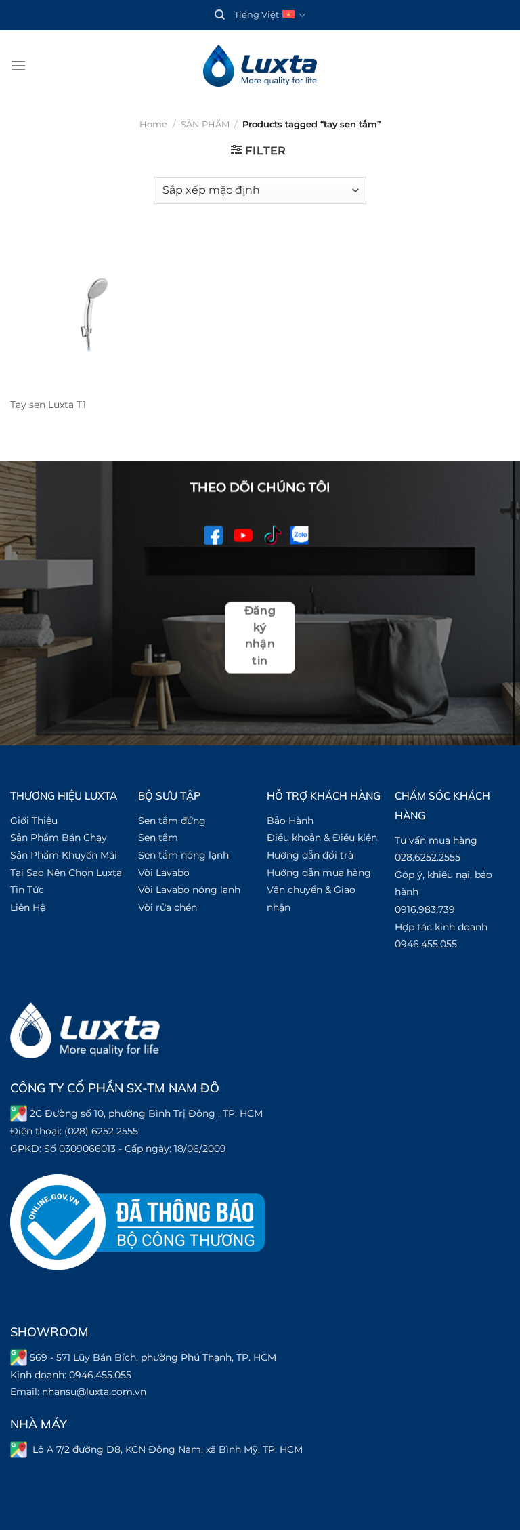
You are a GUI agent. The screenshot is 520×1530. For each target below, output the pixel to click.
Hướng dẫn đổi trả (310, 855)
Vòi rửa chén (167, 907)
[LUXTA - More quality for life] (260, 66)
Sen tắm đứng (172, 820)
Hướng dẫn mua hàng (319, 872)
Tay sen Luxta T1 (48, 404)
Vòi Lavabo (164, 872)
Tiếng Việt (256, 14)
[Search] (220, 14)
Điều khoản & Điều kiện (322, 837)
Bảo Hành (290, 820)
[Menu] (18, 65)
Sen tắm (158, 837)
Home (153, 124)
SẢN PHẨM (205, 124)
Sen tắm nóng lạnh (183, 855)
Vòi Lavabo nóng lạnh (189, 889)
